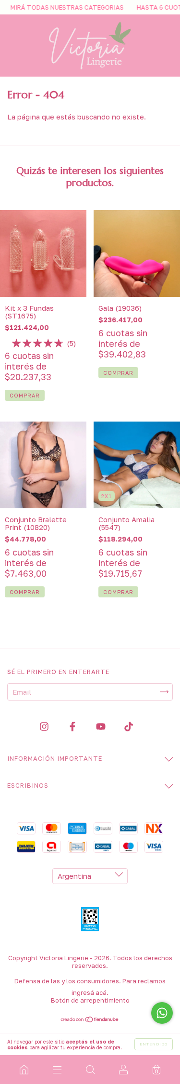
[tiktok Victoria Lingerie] (128, 726)
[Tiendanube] (90, 1020)
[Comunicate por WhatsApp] (162, 1013)
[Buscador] (90, 1069)
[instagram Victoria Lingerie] (45, 726)
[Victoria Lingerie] (23, 1069)
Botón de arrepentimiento (90, 1000)
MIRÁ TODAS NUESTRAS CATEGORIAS (58, 7)
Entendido (154, 1044)
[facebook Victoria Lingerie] (73, 726)
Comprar (25, 592)
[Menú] (56, 1069)
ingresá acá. (90, 992)
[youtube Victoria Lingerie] (101, 726)
